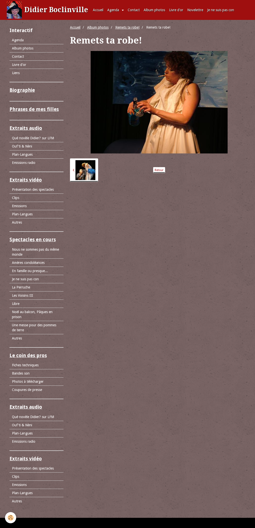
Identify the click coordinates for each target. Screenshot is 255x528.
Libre (15, 304)
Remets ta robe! (127, 27)
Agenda (113, 10)
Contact (134, 10)
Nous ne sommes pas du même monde (35, 251)
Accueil (98, 10)
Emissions (19, 206)
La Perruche (21, 287)
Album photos (154, 10)
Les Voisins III (22, 295)
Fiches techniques (25, 365)
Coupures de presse (27, 390)
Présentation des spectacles (33, 190)
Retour (159, 170)
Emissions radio (23, 163)
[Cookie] (10, 517)
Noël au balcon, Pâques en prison (32, 314)
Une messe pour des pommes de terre (34, 327)
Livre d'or (176, 10)
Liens (16, 73)
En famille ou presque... (30, 271)
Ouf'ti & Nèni (22, 146)
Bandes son (21, 373)
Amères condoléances (28, 263)
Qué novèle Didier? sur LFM (33, 138)
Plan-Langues (22, 154)
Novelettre (195, 10)
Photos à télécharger (28, 382)
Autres (17, 222)
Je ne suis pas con (220, 10)
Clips (15, 198)
